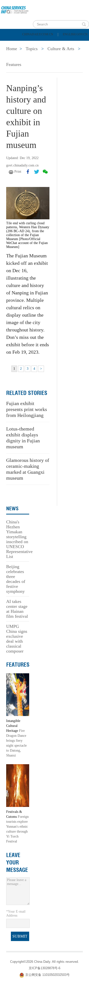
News (65, 43)
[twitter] (36, 171)
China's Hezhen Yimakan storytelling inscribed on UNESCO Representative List (19, 539)
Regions (71, 56)
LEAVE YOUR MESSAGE (17, 862)
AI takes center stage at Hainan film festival (17, 609)
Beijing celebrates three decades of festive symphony (15, 579)
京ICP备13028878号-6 (44, 968)
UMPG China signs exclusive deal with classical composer (16, 639)
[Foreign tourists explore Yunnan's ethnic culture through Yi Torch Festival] (17, 785)
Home (11, 43)
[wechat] (45, 171)
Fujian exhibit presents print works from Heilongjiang (26, 409)
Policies (38, 43)
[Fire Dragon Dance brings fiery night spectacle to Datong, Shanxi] (17, 694)
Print (17, 171)
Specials (15, 56)
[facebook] (27, 171)
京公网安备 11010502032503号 (47, 975)
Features (13, 64)
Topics (43, 56)
